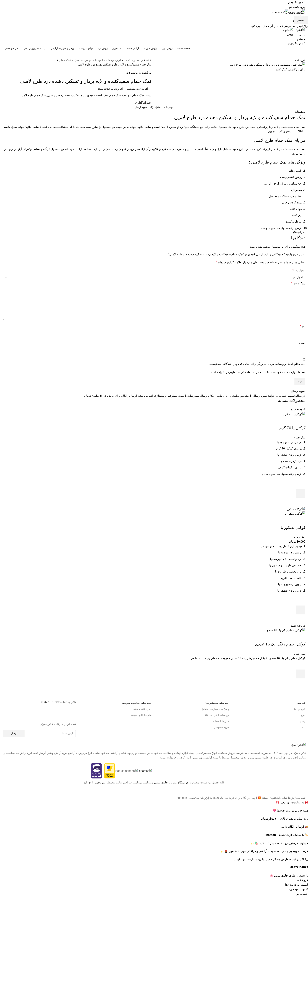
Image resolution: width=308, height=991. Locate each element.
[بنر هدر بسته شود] (303, 791)
